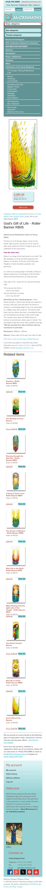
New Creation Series (17, 216)
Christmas (11, 79)
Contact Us (36, 5)
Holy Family (11, 107)
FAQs (30, 5)
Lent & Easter (12, 81)
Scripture (9, 60)
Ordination (11, 96)
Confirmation (12, 91)
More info (22, 392)
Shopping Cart (23, 5)
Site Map (13, 887)
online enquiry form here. (13, 757)
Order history (11, 774)
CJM (9, 73)
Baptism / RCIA (13, 87)
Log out (9, 782)
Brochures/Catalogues (15, 39)
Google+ (20, 887)
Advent (10, 76)
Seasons (9, 50)
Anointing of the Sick (15, 85)
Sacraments (10, 53)
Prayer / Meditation (13, 57)
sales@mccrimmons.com (31, 2)
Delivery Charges (10, 879)
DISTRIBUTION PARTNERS (16, 46)
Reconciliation (12, 98)
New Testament (13, 104)
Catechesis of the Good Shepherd (20, 67)
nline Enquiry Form (17, 858)
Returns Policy (23, 879)
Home (8, 5)
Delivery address (13, 778)
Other (8, 64)
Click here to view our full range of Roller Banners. (21, 339)
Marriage (10, 93)
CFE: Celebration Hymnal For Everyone (22, 43)
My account (11, 770)
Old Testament (13, 101)
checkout (37, 9)
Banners (16, 214)
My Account (14, 5)
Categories (7, 214)
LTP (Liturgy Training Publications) (20, 71)
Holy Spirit (11, 110)
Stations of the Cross (15, 112)
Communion (12, 89)
